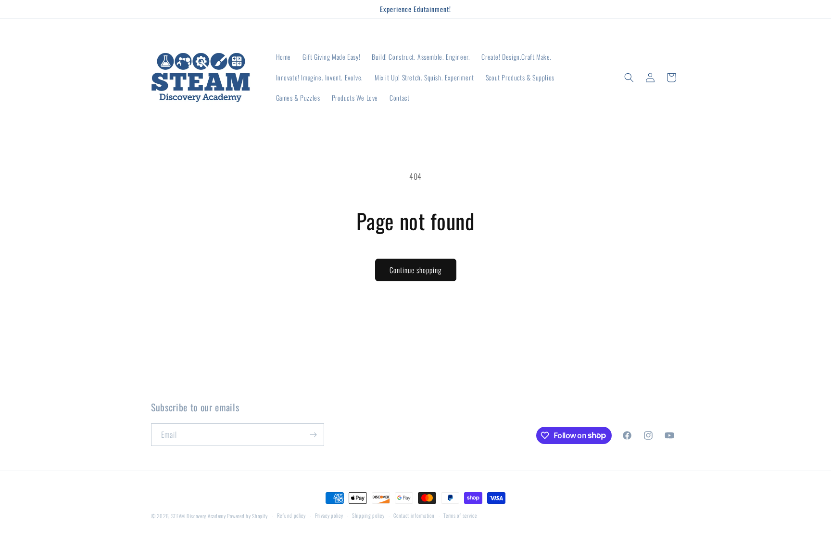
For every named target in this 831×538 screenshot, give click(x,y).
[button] (629, 77)
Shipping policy (368, 515)
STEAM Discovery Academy (198, 516)
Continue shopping (416, 269)
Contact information (413, 515)
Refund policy (291, 515)
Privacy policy (329, 515)
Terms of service (460, 515)
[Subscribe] (313, 434)
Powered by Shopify (247, 516)
